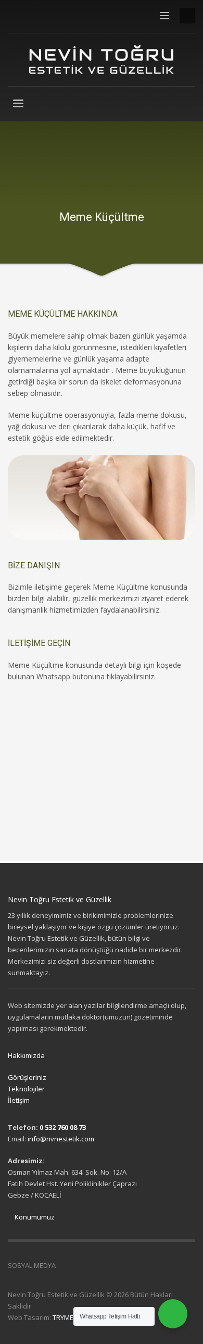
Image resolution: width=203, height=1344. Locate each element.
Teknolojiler (26, 1088)
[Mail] (47, 15)
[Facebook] (15, 15)
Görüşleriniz (27, 1077)
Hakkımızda (26, 1055)
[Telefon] (62, 15)
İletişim (19, 1100)
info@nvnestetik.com (61, 1138)
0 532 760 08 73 (63, 1127)
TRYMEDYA (69, 1317)
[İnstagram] (31, 15)
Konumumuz (34, 1217)
